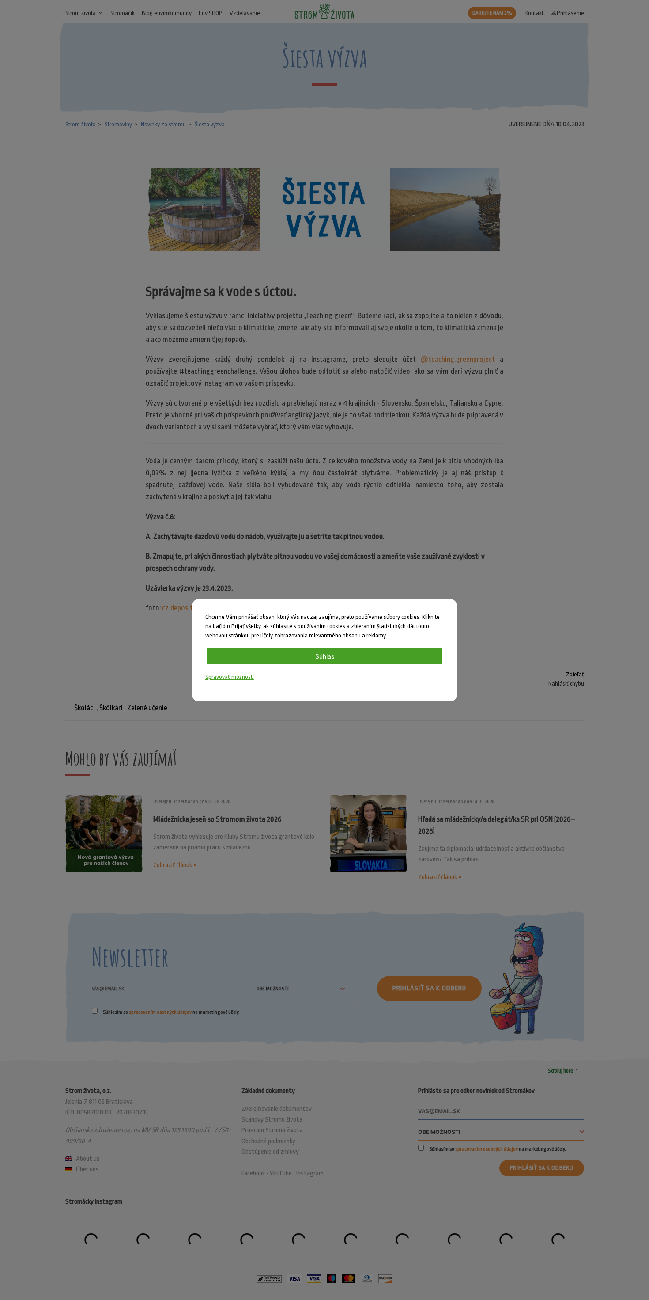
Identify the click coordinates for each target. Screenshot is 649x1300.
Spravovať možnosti (229, 677)
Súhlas (324, 656)
